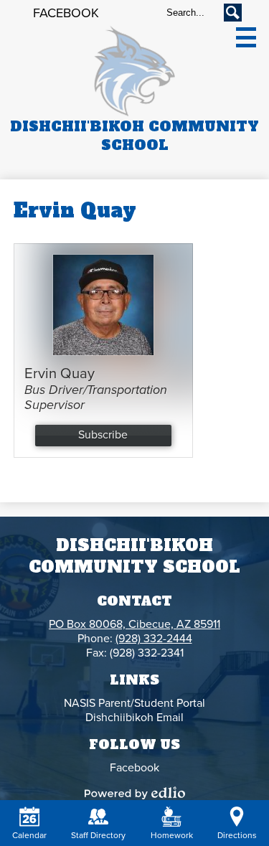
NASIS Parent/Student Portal (134, 703)
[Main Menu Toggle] (246, 37)
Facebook (66, 13)
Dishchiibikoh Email (134, 717)
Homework (172, 835)
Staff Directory (98, 835)
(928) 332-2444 (153, 638)
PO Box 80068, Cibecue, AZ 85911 (134, 624)
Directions (237, 835)
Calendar (29, 835)
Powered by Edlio (135, 793)
